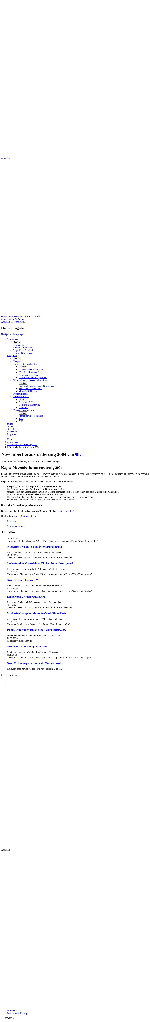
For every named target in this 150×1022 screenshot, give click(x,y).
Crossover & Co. (21, 396)
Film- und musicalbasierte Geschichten (31, 380)
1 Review (11, 521)
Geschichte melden (16, 526)
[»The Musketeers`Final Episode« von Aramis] (78, 681)
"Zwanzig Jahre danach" (30, 375)
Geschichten (12, 339)
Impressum (12, 1010)
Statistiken (12, 429)
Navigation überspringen (12, 334)
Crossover (23, 407)
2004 (21, 418)
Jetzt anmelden (66, 511)
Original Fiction (20, 394)
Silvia (80, 454)
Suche (10, 426)
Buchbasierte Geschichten (25, 364)
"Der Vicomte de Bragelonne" (33, 377)
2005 (21, 421)
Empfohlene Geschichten (24, 350)
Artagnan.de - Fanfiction (12, 319)
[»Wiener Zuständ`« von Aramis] (78, 686)
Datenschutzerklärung (17, 1013)
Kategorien (12, 355)
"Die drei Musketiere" (29, 372)
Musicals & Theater (28, 391)
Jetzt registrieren (28, 516)
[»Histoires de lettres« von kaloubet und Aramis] (78, 684)
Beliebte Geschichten (23, 353)
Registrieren (12, 434)
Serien (10, 423)
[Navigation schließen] (25, 322)
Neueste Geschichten (22, 347)
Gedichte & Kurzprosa (29, 405)
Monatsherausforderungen (25, 410)
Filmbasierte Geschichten (30, 388)
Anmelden (12, 431)
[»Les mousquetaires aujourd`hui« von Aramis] (78, 689)
